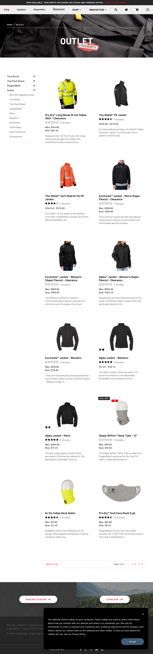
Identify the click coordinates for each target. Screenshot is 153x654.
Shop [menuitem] (75, 9)
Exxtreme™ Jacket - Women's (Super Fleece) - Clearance (63, 278)
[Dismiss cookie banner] (143, 614)
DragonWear (16, 108)
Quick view (67, 149)
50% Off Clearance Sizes (22, 94)
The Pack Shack (17, 104)
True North (15, 99)
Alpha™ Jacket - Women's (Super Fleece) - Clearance (119, 278)
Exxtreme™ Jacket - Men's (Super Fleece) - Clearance (119, 197)
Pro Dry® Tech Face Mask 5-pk (117, 513)
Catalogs (112, 599)
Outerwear (15, 122)
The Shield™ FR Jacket (113, 115)
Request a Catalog (27, 625)
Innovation (96, 9)
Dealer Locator (36, 599)
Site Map (11, 625)
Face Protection (18, 131)
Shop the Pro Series (115, 2)
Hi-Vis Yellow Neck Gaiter (60, 513)
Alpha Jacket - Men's (58, 435)
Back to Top (52, 564)
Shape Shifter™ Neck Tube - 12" (118, 435)
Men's (12, 113)
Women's (14, 117)
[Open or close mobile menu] (147, 9)
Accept (132, 641)
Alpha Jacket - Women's (113, 358)
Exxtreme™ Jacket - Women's (63, 358)
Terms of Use (29, 628)
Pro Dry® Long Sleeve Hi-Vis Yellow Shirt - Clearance (65, 116)
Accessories (16, 136)
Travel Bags (15, 127)
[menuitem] (21, 9)
